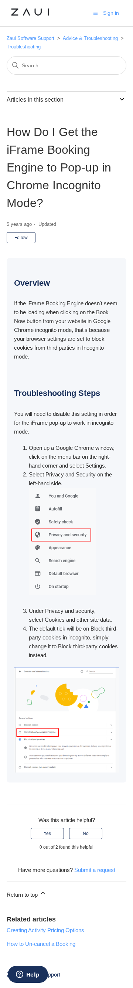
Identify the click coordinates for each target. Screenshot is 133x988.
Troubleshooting (24, 47)
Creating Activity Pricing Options (45, 930)
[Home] (30, 17)
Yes (47, 833)
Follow (21, 237)
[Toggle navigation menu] (95, 13)
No (86, 833)
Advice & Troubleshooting (91, 38)
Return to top (23, 895)
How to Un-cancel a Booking (41, 944)
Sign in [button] (111, 13)
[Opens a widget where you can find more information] (27, 975)
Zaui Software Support (31, 38)
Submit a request (94, 870)
